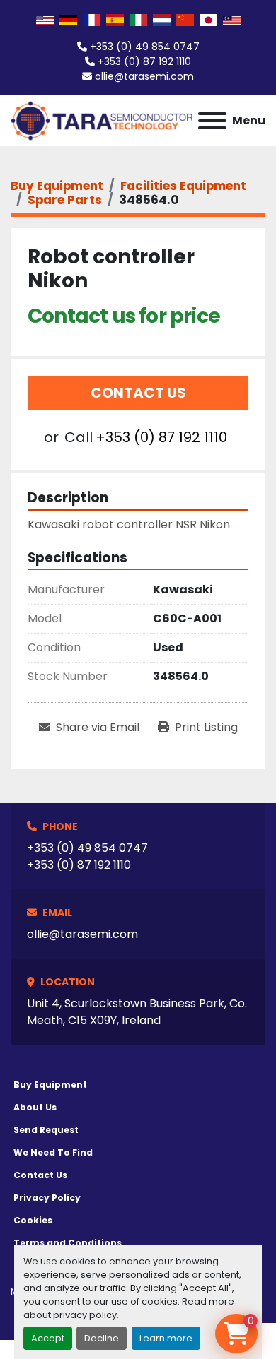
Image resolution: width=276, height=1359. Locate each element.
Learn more (165, 1338)
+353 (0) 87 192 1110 (144, 61)
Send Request (46, 1130)
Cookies (32, 1220)
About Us (35, 1107)
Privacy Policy (47, 1198)
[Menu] (212, 120)
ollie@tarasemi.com (144, 76)
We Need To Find (53, 1152)
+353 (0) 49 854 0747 (145, 47)
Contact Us (138, 393)
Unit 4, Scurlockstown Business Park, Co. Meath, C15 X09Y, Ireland (137, 1011)
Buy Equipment (50, 1085)
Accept (47, 1338)
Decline (101, 1338)
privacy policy (85, 1315)
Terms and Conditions (67, 1243)
